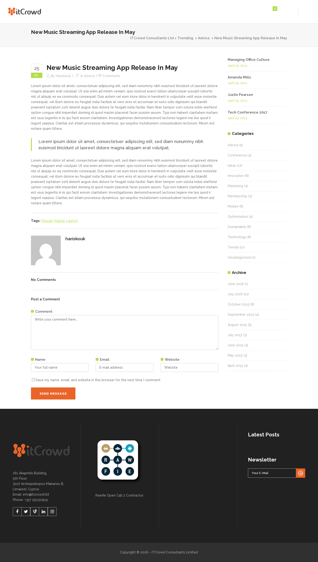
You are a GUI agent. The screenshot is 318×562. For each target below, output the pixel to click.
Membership (237, 196)
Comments (111, 76)
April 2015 (235, 365)
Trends (233, 247)
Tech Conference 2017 (247, 112)
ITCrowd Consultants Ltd (152, 38)
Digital (59, 221)
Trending (185, 38)
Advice (204, 38)
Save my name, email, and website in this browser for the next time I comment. (98, 380)
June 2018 (236, 284)
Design (47, 221)
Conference (237, 155)
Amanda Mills (239, 77)
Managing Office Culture (249, 60)
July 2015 (235, 335)
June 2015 (236, 345)
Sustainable (237, 227)
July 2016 (235, 294)
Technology (237, 237)
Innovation (236, 176)
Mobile (233, 206)
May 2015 (235, 355)
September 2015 (241, 314)
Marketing (235, 186)
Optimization (238, 216)
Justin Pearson (240, 95)
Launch (72, 221)
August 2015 (237, 325)
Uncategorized (239, 257)
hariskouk (63, 76)
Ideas (232, 165)
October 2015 (238, 304)
